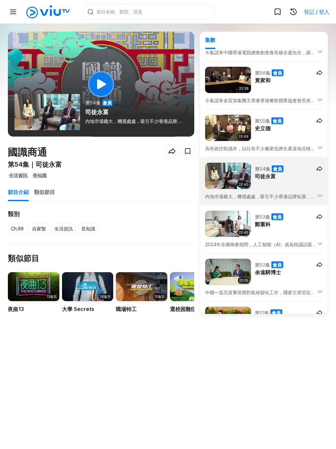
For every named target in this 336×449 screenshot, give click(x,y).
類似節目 (44, 192)
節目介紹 (18, 192)
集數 (210, 39)
